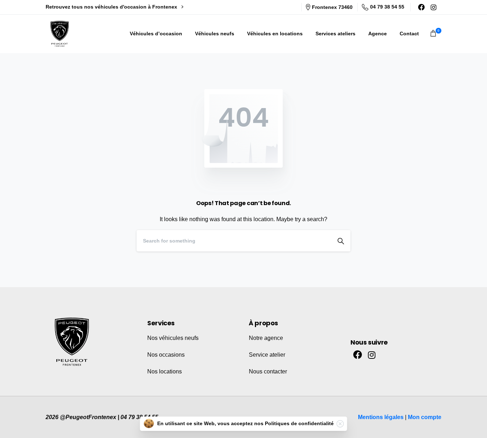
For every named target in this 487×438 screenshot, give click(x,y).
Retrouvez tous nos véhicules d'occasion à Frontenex (112, 7)
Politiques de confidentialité (299, 423)
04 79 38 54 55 (387, 7)
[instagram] (433, 7)
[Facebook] (421, 7)
